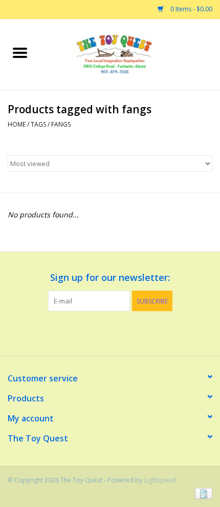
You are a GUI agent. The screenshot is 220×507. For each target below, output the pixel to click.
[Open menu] (20, 52)
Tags (38, 124)
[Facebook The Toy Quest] (101, 332)
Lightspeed (160, 480)
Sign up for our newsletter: (110, 277)
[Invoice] (201, 493)
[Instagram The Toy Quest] (119, 332)
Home (17, 124)
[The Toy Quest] (129, 53)
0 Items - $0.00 (190, 9)
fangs (61, 124)
